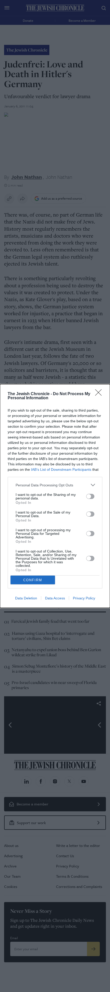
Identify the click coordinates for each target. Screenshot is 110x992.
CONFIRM (32, 580)
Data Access (55, 598)
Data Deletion (26, 598)
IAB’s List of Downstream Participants (61, 469)
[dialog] (55, 496)
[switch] (90, 496)
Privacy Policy (84, 598)
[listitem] (55, 485)
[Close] (100, 394)
